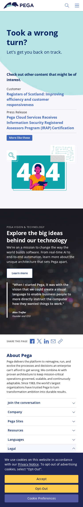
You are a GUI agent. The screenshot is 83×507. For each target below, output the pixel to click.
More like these (19, 138)
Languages (16, 439)
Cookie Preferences (41, 498)
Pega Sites (15, 421)
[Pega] (19, 5)
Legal (12, 448)
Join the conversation (24, 403)
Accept (42, 479)
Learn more (20, 273)
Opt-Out (41, 488)
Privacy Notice (28, 464)
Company (15, 412)
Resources (15, 430)
